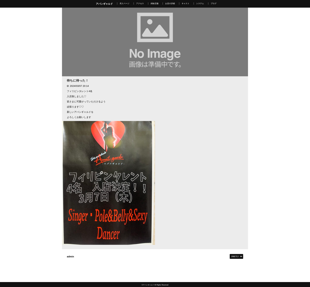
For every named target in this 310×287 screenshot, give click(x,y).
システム (200, 3)
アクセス (140, 3)
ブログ (214, 3)
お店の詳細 (170, 3)
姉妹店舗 (154, 3)
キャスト (185, 3)
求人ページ (124, 3)
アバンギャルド (104, 3)
